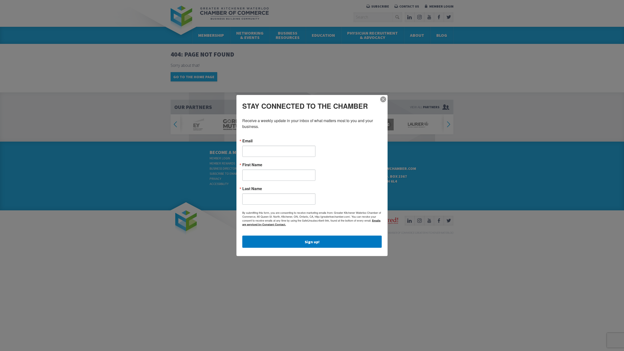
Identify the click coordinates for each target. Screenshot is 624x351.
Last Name (252, 189)
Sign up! (312, 241)
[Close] (383, 99)
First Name (252, 165)
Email (247, 141)
